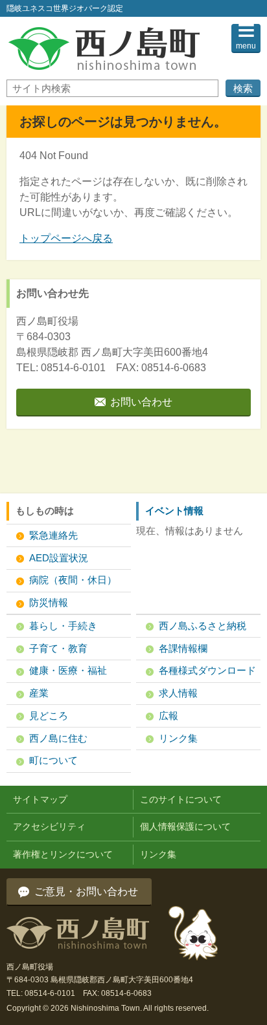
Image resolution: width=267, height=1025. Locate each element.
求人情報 (178, 692)
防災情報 (48, 602)
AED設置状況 (58, 557)
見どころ (48, 715)
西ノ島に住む (58, 738)
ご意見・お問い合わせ (86, 891)
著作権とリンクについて (63, 854)
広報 (168, 715)
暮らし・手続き (63, 625)
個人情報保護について (185, 826)
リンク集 (178, 738)
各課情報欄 (183, 648)
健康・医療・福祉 (68, 670)
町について (53, 760)
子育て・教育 (58, 648)
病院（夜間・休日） (73, 579)
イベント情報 (174, 510)
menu (246, 45)
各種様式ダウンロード (207, 670)
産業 (39, 692)
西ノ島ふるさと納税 (202, 625)
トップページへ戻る (66, 238)
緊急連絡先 (53, 535)
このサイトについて (181, 799)
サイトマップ (40, 799)
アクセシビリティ (49, 826)
